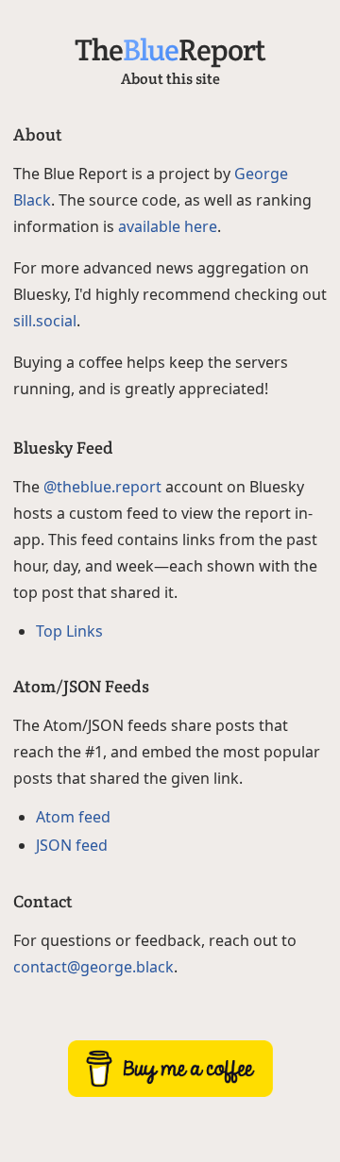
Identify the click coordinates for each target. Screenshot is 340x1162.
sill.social (44, 320)
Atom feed (73, 816)
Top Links (69, 631)
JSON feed (72, 845)
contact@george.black (93, 966)
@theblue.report (102, 486)
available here (167, 226)
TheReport (170, 49)
